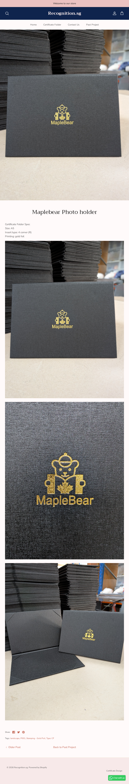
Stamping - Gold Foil (35, 738)
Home (33, 24)
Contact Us (73, 24)
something (67, 3)
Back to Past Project (64, 747)
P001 (22, 738)
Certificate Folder (52, 24)
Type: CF (50, 738)
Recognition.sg (21, 767)
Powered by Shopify (38, 767)
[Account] (114, 13)
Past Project (92, 24)
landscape (14, 738)
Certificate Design (114, 770)
